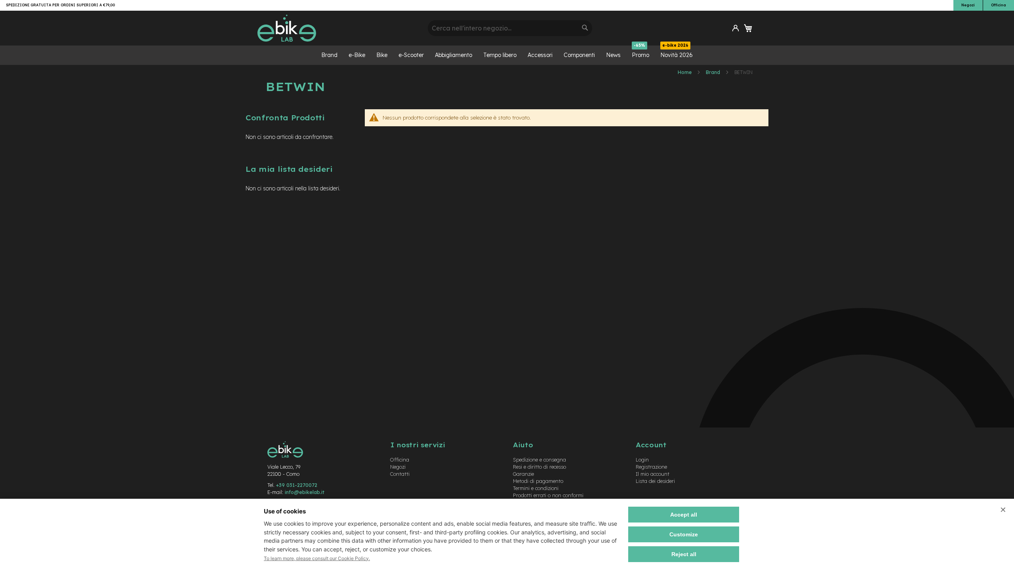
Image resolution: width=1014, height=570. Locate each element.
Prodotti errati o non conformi (548, 495)
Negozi (968, 5)
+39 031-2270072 (296, 485)
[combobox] (510, 28)
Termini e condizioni (535, 488)
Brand (713, 72)
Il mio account (652, 474)
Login (642, 459)
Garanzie (523, 474)
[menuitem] (329, 55)
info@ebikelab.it (304, 492)
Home (685, 72)
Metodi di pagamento (538, 481)
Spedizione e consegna (539, 459)
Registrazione (651, 467)
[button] (735, 28)
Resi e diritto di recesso (539, 467)
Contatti (400, 474)
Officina (998, 5)
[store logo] (339, 28)
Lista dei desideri (655, 481)
